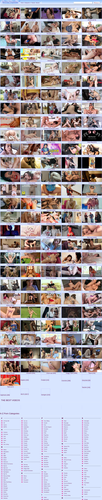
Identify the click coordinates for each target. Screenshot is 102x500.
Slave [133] (92, 372)
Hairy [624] (30, 264)
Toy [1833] (24, 430)
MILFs (65, 489)
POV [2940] (71, 114)
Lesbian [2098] (71, 60)
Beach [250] (10, 359)
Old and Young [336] (51, 250)
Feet (45, 483)
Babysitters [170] (31, 345)
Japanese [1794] (31, 60)
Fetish (45, 489)
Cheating (26, 489)
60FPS (5, 485)
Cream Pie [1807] (71, 345)
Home (22, 2)
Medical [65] (51, 60)
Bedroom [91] (10, 277)
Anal (64, 455)
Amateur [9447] (30, 19)
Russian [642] (31, 141)
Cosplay (25, 499)
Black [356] (71, 223)
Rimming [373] (10, 332)
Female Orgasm (52, 455)
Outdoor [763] (51, 359)
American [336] (91, 264)
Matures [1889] (30, 413)
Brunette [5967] (71, 87)
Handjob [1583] (30, 114)
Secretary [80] (71, 182)
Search (97, 2)
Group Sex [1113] (51, 277)
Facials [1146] (10, 372)
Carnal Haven (24, 457)
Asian (5, 498)
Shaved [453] (92, 250)
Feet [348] (31, 155)
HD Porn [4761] (30, 182)
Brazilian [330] (51, 209)
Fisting (45, 499)
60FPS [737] (10, 141)
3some (24, 455)
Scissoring (86, 481)
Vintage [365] (51, 141)
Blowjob (47, 455)
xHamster (37, 459)
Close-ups (26, 493)
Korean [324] (10, 223)
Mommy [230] (86, 414)
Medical (66, 487)
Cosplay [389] (10, 182)
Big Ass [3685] (30, 87)
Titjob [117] (10, 386)
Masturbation (67, 483)
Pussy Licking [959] (31, 101)
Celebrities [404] (31, 359)
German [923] (10, 33)
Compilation (89, 455)
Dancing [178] (71, 318)
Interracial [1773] (92, 101)
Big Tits (26, 455)
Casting (25, 483)
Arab (5, 496)
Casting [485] (71, 33)
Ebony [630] (92, 87)
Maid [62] (51, 114)
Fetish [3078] (10, 60)
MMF (65, 491)
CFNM (25, 487)
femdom (84, 457)
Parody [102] (51, 155)
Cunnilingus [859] (31, 250)
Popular (33, 2)
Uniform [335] (92, 318)
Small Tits (86, 493)
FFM (45, 491)
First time (46, 495)
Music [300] (71, 169)
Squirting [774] (51, 345)
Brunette (6, 455)
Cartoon (25, 481)
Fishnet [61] (91, 33)
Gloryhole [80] (92, 386)
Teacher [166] (10, 400)
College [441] (71, 101)
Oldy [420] (92, 291)
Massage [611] (10, 196)
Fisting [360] (30, 209)
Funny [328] (30, 33)
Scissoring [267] (51, 223)
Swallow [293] (10, 345)
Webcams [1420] (67, 432)
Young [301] (44, 406)
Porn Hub (17, 453)
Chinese (26, 491)
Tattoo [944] (71, 250)
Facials (45, 481)
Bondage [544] (92, 46)
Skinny (85, 489)
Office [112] (30, 46)
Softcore (86, 497)
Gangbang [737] (71, 128)
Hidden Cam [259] (10, 19)
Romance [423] (45, 431)
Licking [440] (4, 430)
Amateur (85, 455)
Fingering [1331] (92, 169)
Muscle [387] (92, 209)
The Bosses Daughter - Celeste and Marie (9, 451)
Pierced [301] (45, 414)
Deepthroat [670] (72, 359)
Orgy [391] (10, 128)
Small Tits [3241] (71, 46)
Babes (3, 455)
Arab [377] (51, 182)
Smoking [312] (30, 196)
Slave (85, 491)
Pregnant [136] (51, 87)
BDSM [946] (92, 277)
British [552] (71, 155)
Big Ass (8, 466)
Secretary (86, 483)
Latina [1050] (92, 155)
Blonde (30, 455)
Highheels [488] (30, 400)
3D (4, 481)
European (93, 455)
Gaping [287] (71, 277)
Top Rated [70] (92, 223)
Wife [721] (10, 250)
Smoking (86, 495)
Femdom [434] (30, 372)
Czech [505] (51, 169)
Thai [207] (72, 291)
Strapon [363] (51, 318)
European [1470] (51, 264)
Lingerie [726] (51, 291)
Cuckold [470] (31, 169)
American (6, 492)
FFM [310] (51, 101)
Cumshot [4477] (92, 60)
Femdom (46, 487)
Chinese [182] (71, 264)
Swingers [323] (71, 400)
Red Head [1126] (10, 87)
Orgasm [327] (51, 332)
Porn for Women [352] (88, 424)
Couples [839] (92, 345)
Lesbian (70, 455)
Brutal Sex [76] (86, 407)
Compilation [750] (30, 128)
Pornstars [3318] (92, 400)
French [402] (92, 128)
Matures (66, 485)
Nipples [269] (31, 386)
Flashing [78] (31, 318)
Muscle (65, 497)
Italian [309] (10, 209)
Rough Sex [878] (51, 46)
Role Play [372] (91, 141)
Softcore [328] (31, 332)
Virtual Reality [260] (92, 196)
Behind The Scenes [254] (71, 209)
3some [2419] (4, 440)
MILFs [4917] (51, 400)
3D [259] (71, 196)
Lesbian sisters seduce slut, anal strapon (70, 451)
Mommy (66, 495)
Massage (66, 481)
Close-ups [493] (51, 372)
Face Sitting (46, 479)
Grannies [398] (71, 386)
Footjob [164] (51, 386)
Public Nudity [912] (10, 413)
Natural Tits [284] (10, 318)
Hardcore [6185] (10, 46)
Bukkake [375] (10, 169)
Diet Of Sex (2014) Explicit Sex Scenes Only (91, 451)
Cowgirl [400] (31, 291)
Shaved (86, 485)
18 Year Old (6, 479)
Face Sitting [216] (71, 332)
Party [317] (30, 223)
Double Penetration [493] (51, 128)
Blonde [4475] (92, 19)
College (25, 495)
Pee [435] (64, 405)
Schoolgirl (86, 479)
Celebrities (26, 485)
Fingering (10, 455)
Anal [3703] (51, 19)
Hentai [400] (71, 141)
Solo (85, 499)
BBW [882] (51, 196)
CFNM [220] (92, 359)
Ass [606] (31, 277)
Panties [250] (71, 19)
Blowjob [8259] (51, 33)
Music (65, 499)
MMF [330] (10, 101)
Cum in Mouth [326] (88, 433)
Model (65, 493)
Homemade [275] (67, 415)
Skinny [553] (10, 264)
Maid (65, 479)
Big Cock (32, 466)
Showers (86, 487)
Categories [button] (27, 2)
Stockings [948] (10, 291)
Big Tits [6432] (92, 114)
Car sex (25, 479)
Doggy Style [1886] (71, 372)
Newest (37, 2)
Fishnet (45, 497)
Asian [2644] (10, 114)
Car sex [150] (92, 332)
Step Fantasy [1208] (10, 155)
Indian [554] (91, 182)
